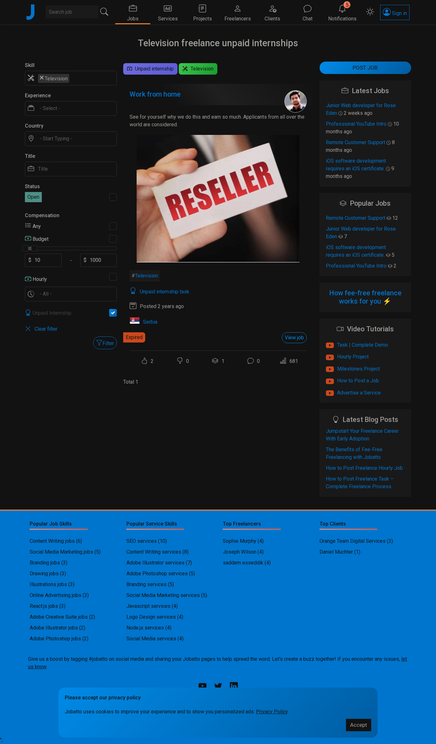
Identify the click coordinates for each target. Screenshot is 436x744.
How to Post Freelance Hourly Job (364, 468)
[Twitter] (218, 686)
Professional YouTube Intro (356, 124)
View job (294, 338)
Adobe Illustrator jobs (54, 628)
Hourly (40, 279)
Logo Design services (151, 617)
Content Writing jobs (52, 541)
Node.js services (145, 628)
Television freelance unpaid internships (218, 43)
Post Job (365, 67)
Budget (41, 239)
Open (33, 197)
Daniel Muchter (336, 552)
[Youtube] (202, 686)
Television (146, 276)
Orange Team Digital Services (353, 541)
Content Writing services (153, 552)
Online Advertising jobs (55, 595)
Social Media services (151, 639)
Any (37, 226)
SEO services (141, 541)
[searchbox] (74, 78)
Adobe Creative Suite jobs (59, 617)
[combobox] (71, 78)
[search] (104, 11)
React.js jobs (44, 606)
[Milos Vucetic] (295, 101)
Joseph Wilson (239, 552)
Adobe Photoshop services (157, 574)
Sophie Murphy (239, 541)
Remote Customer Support (355, 142)
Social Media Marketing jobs (61, 552)
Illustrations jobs (48, 584)
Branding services (146, 584)
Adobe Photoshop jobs (55, 639)
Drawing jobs (44, 574)
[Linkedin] (233, 687)
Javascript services (148, 606)
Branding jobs (45, 563)
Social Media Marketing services (163, 595)
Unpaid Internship (52, 313)
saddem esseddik (243, 563)
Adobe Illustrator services (155, 563)
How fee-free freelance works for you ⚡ (365, 297)
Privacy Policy (272, 712)
